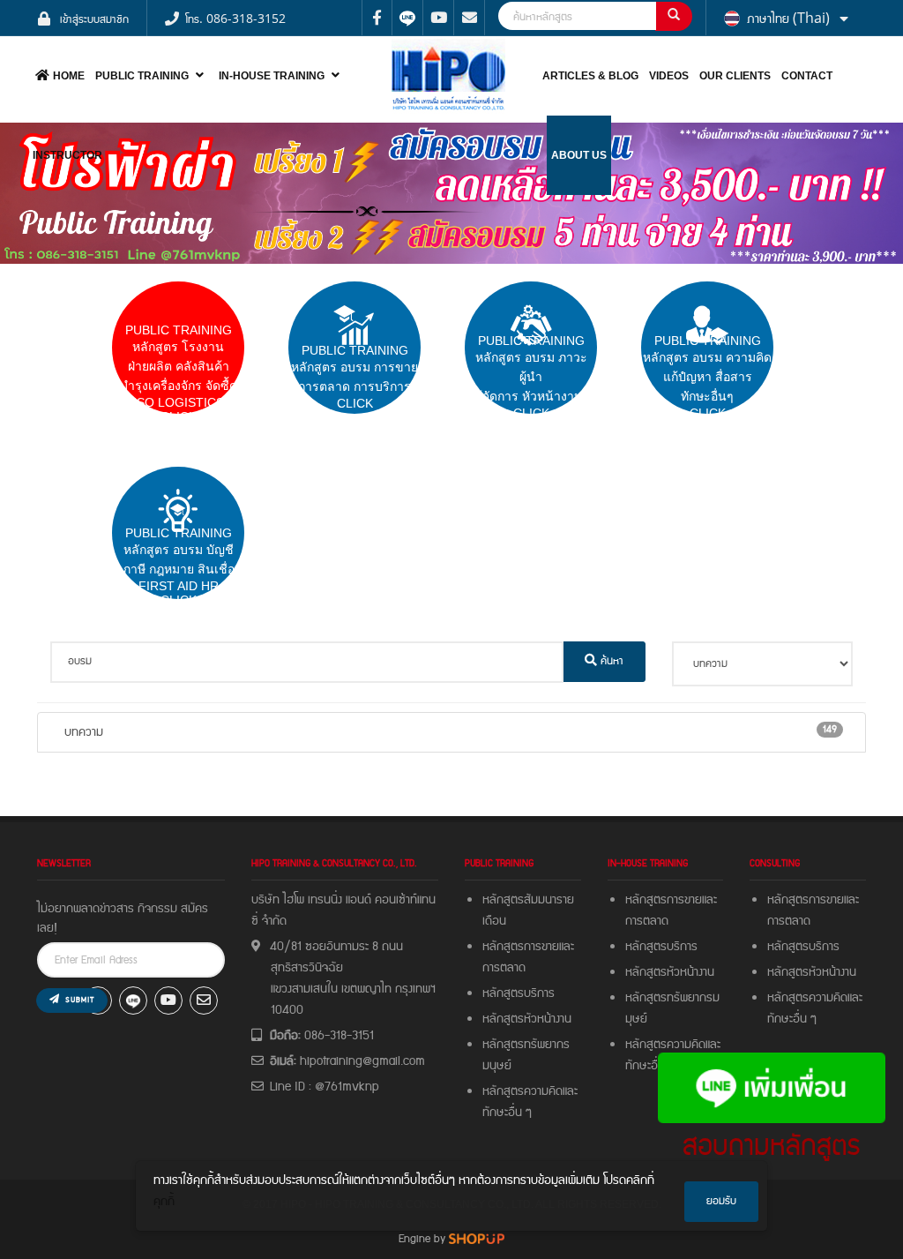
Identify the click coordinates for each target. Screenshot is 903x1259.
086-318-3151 (339, 1035)
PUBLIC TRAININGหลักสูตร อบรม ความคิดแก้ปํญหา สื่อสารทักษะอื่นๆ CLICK (707, 376)
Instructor (67, 155)
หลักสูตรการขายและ (528, 946)
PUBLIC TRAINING (142, 76)
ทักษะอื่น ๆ (507, 1112)
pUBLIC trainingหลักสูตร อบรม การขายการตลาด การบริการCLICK (354, 376)
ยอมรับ (721, 1201)
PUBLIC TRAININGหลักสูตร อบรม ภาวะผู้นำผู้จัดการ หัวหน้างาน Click (531, 376)
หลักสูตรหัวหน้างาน (526, 1019)
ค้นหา (610, 661)
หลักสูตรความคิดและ (530, 1091)
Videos (669, 76)
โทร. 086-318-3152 (235, 18)
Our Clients (735, 76)
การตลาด (504, 967)
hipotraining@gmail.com (362, 1061)
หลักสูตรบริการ (518, 993)
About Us (579, 155)
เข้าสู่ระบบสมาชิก (94, 18)
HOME (69, 76)
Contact (806, 76)
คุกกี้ (164, 1201)
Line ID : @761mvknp (324, 1087)
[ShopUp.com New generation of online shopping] (476, 1238)
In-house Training (272, 76)
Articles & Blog (590, 76)
